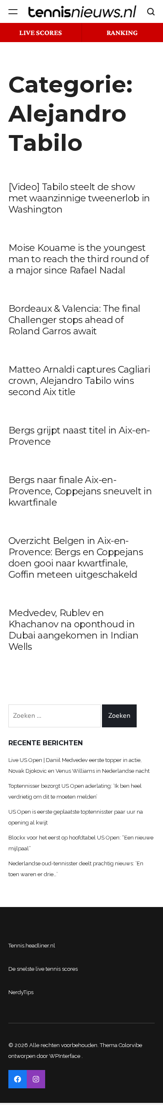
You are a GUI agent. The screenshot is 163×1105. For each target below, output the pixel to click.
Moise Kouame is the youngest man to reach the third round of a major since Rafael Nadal (78, 259)
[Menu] (13, 11)
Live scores (40, 32)
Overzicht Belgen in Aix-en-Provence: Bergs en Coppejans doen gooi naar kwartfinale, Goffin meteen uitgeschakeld (75, 557)
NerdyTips (20, 992)
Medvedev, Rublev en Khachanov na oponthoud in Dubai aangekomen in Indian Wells (73, 629)
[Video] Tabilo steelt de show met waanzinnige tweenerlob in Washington (79, 198)
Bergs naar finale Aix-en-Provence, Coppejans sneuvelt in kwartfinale (80, 491)
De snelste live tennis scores (43, 969)
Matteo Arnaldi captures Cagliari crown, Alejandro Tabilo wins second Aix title (79, 381)
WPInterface (64, 1056)
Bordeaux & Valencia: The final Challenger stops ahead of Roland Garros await (74, 320)
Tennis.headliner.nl (31, 945)
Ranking (122, 32)
